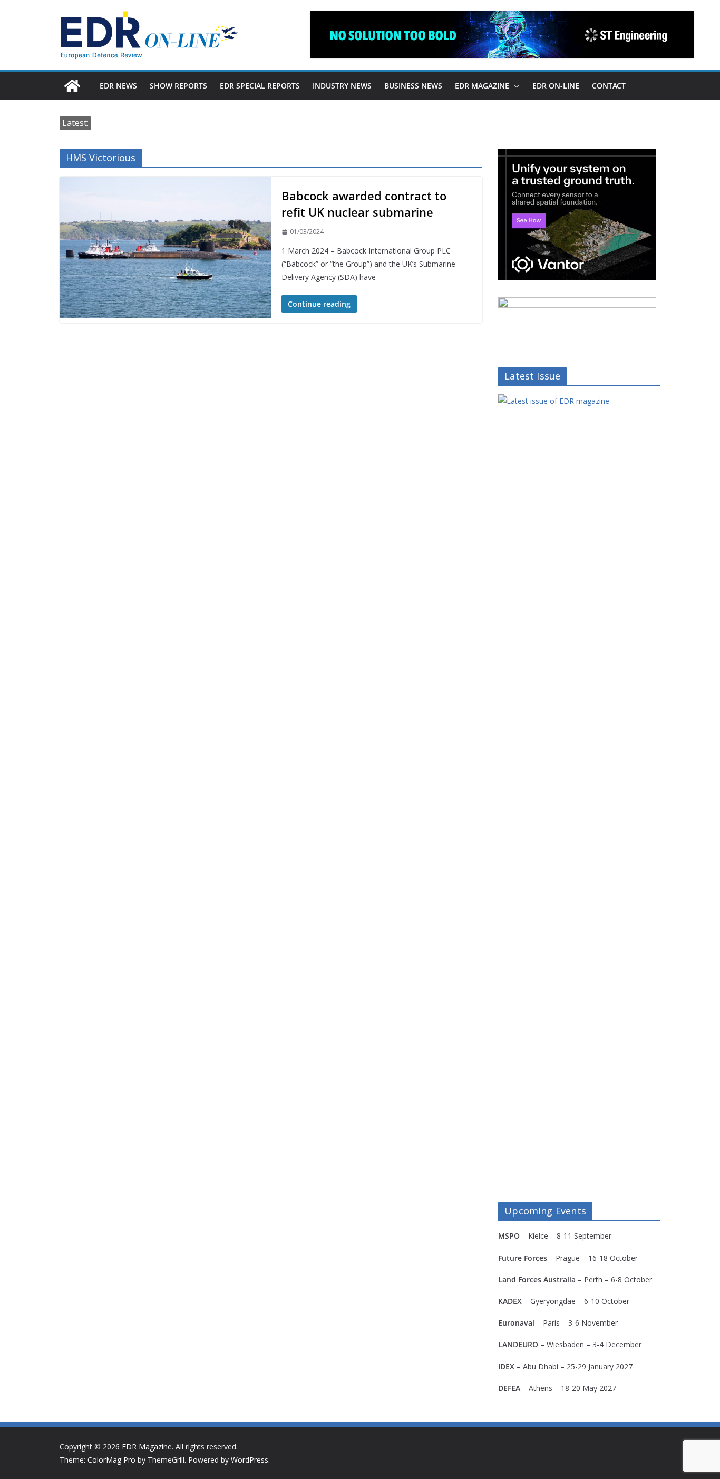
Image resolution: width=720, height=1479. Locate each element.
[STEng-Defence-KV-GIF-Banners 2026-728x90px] (502, 34)
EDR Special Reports (260, 86)
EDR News (118, 86)
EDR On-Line (555, 86)
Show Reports (178, 86)
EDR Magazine (482, 86)
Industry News (342, 86)
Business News (413, 86)
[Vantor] (577, 155)
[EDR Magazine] (72, 85)
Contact (609, 86)
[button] (514, 86)
